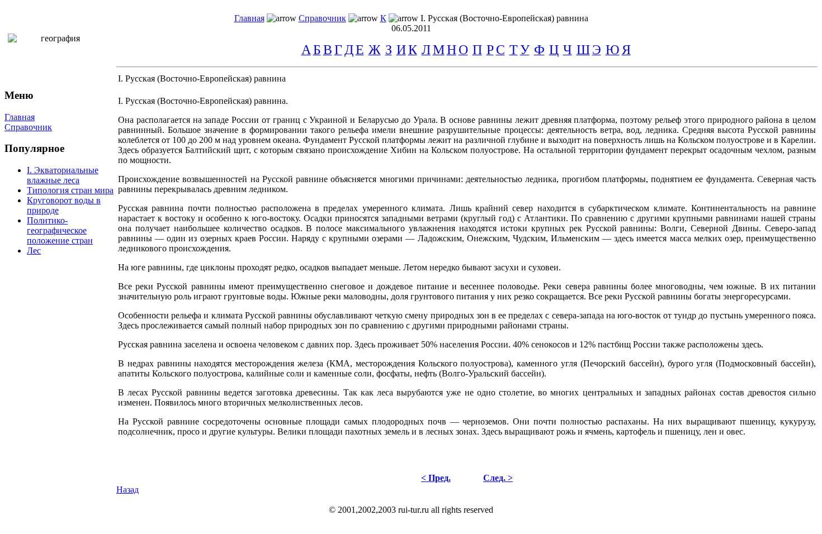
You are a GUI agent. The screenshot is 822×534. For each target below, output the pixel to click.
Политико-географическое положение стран (60, 230)
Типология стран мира (70, 190)
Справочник (322, 18)
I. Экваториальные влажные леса (62, 175)
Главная (249, 18)
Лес (34, 250)
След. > (498, 478)
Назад (127, 489)
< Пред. (436, 478)
